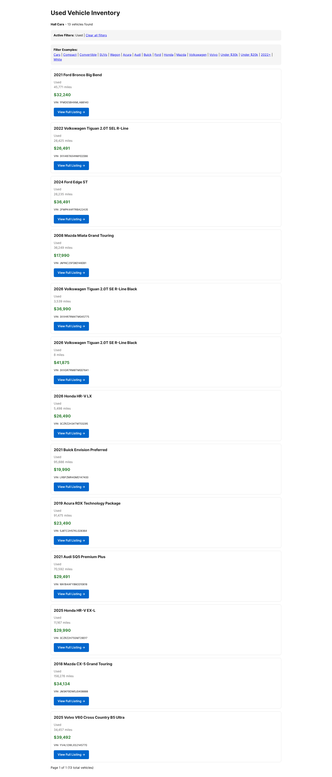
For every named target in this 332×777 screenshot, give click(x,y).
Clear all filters (96, 35)
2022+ (266, 55)
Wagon (115, 55)
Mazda (181, 55)
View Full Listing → (71, 112)
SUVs (103, 55)
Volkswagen (198, 55)
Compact (70, 55)
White (58, 59)
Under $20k (249, 55)
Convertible (88, 55)
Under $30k (229, 55)
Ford (157, 55)
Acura (127, 55)
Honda (168, 55)
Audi (137, 55)
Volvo (213, 55)
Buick (148, 55)
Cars (57, 55)
